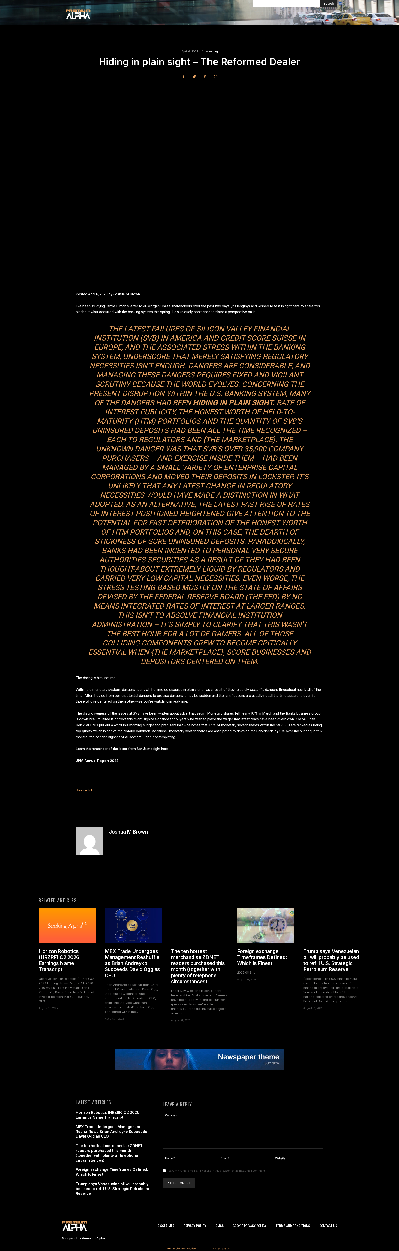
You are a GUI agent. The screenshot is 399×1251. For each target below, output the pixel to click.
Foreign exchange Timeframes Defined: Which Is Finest (262, 957)
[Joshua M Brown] (89, 841)
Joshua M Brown (128, 832)
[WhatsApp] (215, 76)
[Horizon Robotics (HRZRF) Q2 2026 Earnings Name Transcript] (67, 925)
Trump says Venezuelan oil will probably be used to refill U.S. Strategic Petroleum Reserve (331, 960)
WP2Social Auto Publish (181, 1248)
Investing (211, 51)
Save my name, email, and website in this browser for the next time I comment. (217, 1170)
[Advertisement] (199, 117)
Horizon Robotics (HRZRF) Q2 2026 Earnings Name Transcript (59, 960)
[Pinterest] (204, 76)
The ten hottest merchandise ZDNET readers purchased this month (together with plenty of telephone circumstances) (198, 966)
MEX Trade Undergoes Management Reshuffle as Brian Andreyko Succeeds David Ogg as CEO (132, 963)
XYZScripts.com (222, 1248)
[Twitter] (194, 76)
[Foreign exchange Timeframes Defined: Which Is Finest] (265, 925)
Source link (84, 790)
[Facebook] (183, 76)
